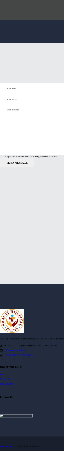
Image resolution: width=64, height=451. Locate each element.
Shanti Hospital (7, 446)
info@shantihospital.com (15, 350)
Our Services (6, 384)
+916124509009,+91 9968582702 (19, 355)
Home (3, 374)
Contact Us (5, 379)
